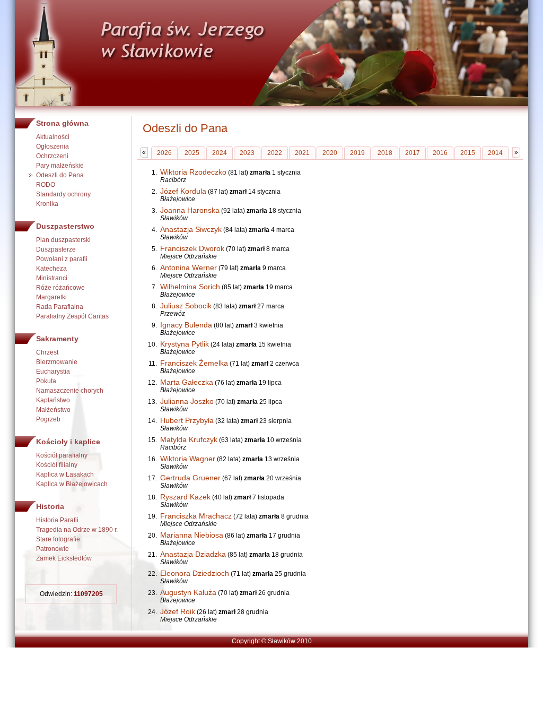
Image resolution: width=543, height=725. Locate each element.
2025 (192, 153)
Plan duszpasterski (63, 240)
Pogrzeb (48, 419)
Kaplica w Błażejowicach (72, 484)
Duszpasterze (56, 249)
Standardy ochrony (63, 194)
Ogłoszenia (52, 146)
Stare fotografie (58, 539)
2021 (302, 153)
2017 (412, 153)
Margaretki (51, 297)
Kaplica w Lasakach (65, 474)
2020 (329, 153)
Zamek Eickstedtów (64, 558)
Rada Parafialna (59, 306)
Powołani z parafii (61, 259)
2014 (495, 153)
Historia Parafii (57, 520)
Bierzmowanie (56, 362)
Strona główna (62, 123)
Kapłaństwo (53, 400)
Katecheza (51, 268)
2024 (219, 153)
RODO (45, 184)
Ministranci (51, 278)
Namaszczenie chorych (69, 390)
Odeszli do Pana (60, 175)
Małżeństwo (53, 409)
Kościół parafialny (61, 455)
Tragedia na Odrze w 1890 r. (77, 529)
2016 (440, 153)
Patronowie (52, 549)
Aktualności (52, 137)
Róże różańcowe (60, 287)
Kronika (47, 204)
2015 (467, 153)
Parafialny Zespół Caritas (72, 316)
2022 (274, 153)
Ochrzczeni (52, 156)
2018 (385, 153)
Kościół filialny (56, 465)
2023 (247, 153)
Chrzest (47, 352)
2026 (164, 153)
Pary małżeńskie (60, 165)
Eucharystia (53, 371)
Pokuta (46, 381)
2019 (357, 153)
